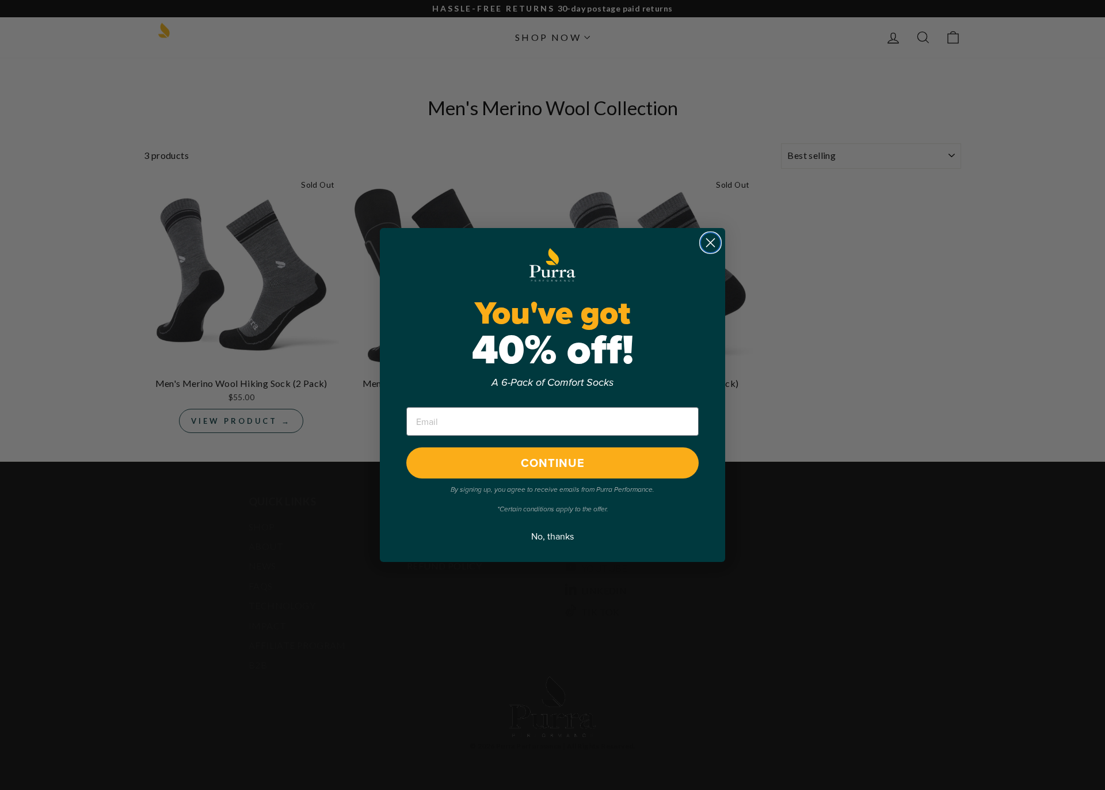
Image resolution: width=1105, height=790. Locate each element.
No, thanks (552, 536)
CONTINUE (553, 463)
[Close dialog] (710, 243)
